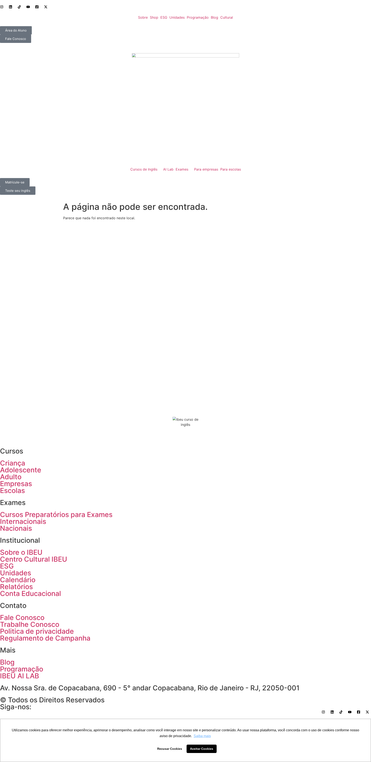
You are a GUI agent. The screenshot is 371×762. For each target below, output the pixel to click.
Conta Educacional (30, 593)
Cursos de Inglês (143, 169)
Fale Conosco (22, 617)
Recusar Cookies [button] (169, 748)
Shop (154, 17)
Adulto (10, 477)
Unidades (177, 17)
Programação (198, 17)
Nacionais (16, 528)
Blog (214, 17)
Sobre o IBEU (21, 552)
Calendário (17, 580)
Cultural (226, 17)
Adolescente (20, 470)
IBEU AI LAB (19, 676)
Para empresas (206, 169)
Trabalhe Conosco (29, 624)
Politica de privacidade (37, 631)
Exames (182, 169)
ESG (163, 17)
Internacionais (23, 521)
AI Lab (168, 169)
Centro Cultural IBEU (33, 559)
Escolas (12, 490)
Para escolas (230, 169)
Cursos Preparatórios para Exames (56, 514)
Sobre (143, 17)
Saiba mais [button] (202, 736)
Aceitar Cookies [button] (201, 748)
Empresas (16, 483)
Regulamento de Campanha (45, 638)
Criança (12, 463)
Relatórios (16, 586)
